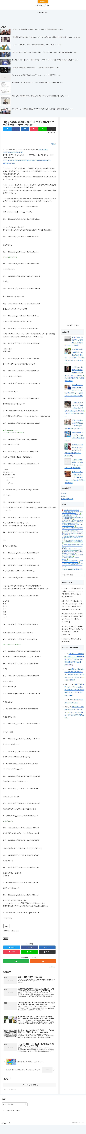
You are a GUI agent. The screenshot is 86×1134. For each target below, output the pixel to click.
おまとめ (64, 496)
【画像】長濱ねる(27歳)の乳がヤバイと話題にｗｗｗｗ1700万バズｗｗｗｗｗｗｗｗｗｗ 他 (72, 546)
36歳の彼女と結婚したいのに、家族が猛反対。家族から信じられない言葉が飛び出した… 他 (72, 537)
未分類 (6, 938)
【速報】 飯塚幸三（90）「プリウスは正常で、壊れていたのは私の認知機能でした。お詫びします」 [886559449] (74, 690)
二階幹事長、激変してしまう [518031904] (71, 640)
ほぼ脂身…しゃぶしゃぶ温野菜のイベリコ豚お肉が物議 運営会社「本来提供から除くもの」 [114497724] (72, 618)
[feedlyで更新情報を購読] (16, 961)
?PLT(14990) (43, 149)
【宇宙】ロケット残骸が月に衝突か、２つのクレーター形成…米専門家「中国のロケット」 (72, 565)
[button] (82, 575)
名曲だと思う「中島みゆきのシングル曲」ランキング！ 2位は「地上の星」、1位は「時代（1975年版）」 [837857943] (72, 605)
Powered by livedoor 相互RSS (72, 569)
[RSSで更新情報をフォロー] (43, 961)
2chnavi (63, 493)
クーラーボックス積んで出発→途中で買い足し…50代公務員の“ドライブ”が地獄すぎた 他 (72, 541)
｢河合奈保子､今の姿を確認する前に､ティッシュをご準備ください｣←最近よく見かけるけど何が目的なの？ (74, 712)
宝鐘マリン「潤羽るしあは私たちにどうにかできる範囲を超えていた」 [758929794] (73, 450)
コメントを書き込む (29, 1085)
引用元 (53, 144)
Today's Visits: (10, 1110)
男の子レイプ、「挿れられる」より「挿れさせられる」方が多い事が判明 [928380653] (74, 477)
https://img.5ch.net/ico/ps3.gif (13, 152)
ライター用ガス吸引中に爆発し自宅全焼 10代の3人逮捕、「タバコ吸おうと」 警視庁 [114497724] (72, 630)
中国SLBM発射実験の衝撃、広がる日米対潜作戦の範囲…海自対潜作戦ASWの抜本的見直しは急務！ (72, 533)
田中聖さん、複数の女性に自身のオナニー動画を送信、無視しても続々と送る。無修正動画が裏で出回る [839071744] (74, 659)
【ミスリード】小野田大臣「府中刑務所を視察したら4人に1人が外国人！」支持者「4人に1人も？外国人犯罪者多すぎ (72, 522)
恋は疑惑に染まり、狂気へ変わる (71, 510)
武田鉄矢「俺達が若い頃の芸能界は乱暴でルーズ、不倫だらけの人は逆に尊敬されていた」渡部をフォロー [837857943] (74, 674)
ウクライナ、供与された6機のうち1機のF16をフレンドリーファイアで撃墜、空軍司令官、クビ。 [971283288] (72, 593)
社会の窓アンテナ (67, 499)
